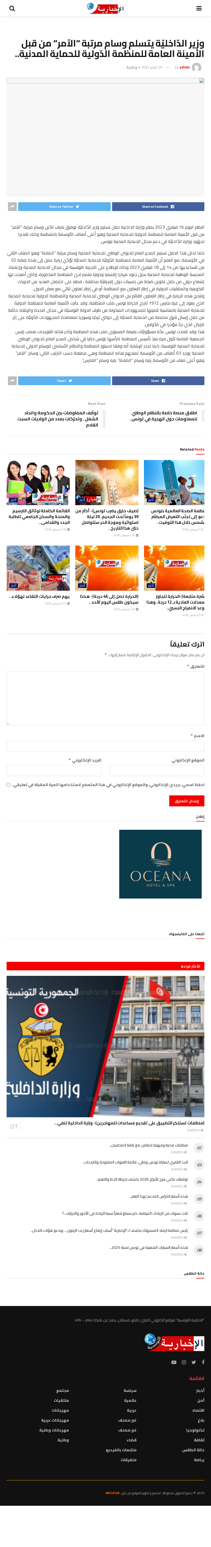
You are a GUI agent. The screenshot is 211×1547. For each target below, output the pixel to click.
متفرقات (129, 1459)
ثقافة (199, 1440)
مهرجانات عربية (55, 1420)
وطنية (131, 67)
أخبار (151, 500)
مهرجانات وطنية (54, 1430)
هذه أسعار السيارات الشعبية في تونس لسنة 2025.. (149, 1247)
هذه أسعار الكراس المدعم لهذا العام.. (159, 1196)
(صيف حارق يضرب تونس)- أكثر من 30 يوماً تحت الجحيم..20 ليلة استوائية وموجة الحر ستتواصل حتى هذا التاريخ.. (106, 519)
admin (184, 67)
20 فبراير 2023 (151, 67)
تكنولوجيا (195, 1430)
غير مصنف (127, 1420)
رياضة (199, 1459)
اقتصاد (198, 1410)
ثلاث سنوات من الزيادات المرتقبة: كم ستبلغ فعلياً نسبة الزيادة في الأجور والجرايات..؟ (125, 1213)
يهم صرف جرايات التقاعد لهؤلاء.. (39, 596)
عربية (132, 1410)
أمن (200, 1400)
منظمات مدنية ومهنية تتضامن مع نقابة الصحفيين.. (148, 1145)
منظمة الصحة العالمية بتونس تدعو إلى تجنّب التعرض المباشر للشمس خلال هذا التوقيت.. (179, 516)
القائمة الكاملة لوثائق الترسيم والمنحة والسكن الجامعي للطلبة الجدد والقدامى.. (39, 516)
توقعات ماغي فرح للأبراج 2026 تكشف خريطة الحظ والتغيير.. (142, 1179)
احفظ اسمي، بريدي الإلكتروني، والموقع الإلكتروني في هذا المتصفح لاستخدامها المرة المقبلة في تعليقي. (108, 785)
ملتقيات (61, 1400)
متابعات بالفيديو (121, 1449)
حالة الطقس (193, 1449)
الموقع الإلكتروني (187, 760)
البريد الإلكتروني (84, 760)
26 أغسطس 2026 (193, 529)
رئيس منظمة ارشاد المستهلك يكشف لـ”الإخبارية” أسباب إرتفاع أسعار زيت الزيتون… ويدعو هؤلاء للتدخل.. (109, 1230)
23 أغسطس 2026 (124, 609)
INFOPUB (113, 1493)
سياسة (130, 1390)
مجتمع (62, 1390)
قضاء (132, 1440)
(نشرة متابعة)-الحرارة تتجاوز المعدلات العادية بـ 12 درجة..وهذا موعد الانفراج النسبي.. (176, 602)
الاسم (197, 736)
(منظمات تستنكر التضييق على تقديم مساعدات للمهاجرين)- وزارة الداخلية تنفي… (129, 1123)
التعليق (195, 666)
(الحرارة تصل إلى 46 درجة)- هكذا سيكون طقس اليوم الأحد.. (109, 599)
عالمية (130, 1400)
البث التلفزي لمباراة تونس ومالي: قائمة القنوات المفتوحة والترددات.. (135, 1162)
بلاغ (201, 1420)
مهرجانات (60, 1410)
